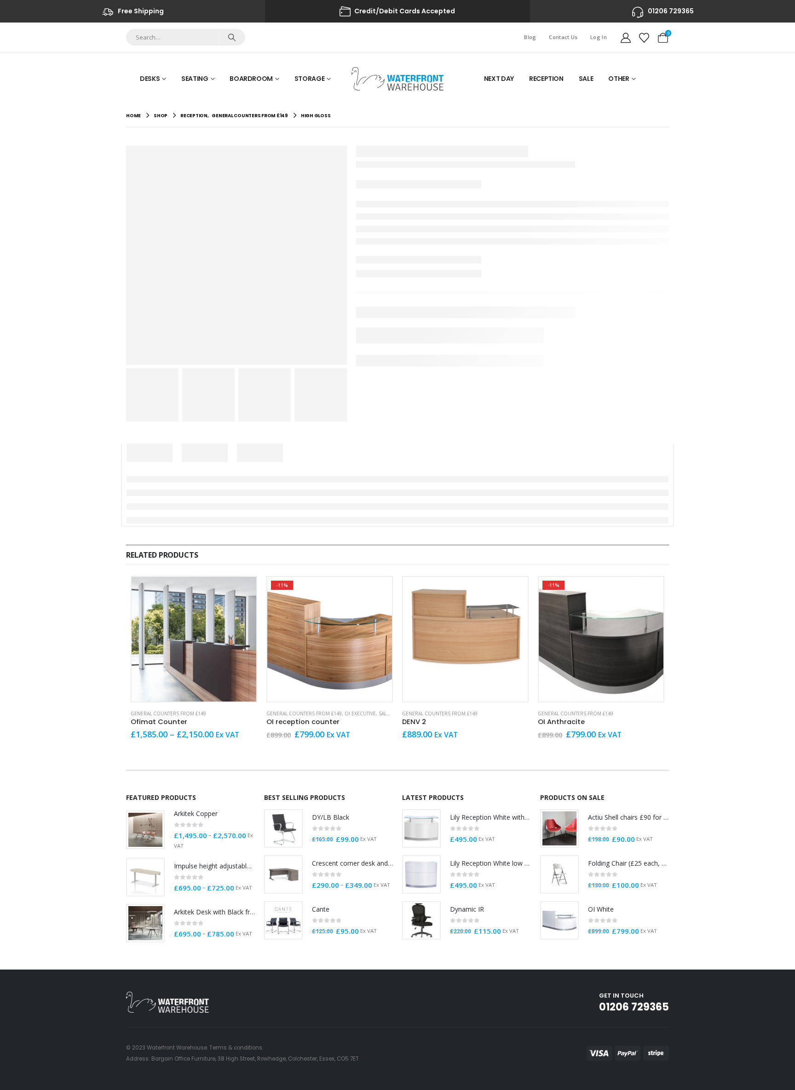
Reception (546, 78)
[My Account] (626, 37)
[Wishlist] (644, 37)
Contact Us (563, 37)
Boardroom (251, 78)
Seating (194, 78)
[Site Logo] (397, 79)
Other (618, 78)
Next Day (499, 78)
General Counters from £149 (168, 713)
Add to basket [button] (648, 592)
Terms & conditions (235, 1047)
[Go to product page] (194, 639)
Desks (150, 78)
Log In (598, 37)
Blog (530, 37)
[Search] (232, 37)
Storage (309, 78)
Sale (586, 78)
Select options (241, 592)
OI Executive (360, 713)
